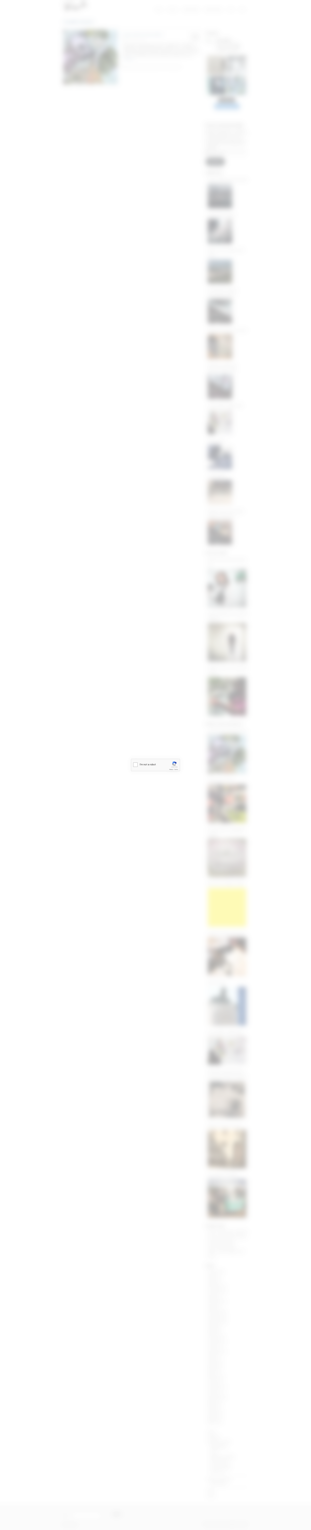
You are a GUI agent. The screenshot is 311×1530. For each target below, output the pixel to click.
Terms (176, 769)
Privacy (171, 769)
